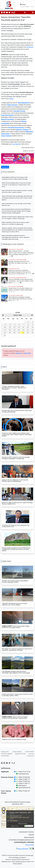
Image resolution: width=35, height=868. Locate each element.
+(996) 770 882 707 (24, 791)
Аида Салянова (6, 135)
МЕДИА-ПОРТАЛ (20, 754)
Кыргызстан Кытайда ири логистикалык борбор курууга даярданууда (15, 480)
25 (9, 332)
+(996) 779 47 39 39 (24, 772)
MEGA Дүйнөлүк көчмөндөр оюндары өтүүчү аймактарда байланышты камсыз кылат (20, 298)
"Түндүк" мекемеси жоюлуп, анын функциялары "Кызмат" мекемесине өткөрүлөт (14, 387)
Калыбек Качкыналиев (16, 127)
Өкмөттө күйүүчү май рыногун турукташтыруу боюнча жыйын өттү (17, 503)
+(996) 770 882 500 (24, 777)
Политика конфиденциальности (21, 840)
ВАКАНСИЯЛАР (29, 837)
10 (4, 327)
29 (27, 332)
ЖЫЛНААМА (5, 756)
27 (18, 332)
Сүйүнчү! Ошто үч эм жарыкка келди (14, 739)
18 (9, 330)
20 (18, 330)
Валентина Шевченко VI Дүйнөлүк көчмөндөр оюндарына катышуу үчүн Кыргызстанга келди (20, 271)
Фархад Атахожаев (7, 119)
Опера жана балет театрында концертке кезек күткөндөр (17, 694)
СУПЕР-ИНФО (29, 752)
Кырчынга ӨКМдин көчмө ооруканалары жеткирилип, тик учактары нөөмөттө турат (21, 280)
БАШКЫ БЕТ (5, 752)
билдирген (30, 47)
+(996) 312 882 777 (24, 783)
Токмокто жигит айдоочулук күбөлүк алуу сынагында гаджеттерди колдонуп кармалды (17, 434)
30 (32, 332)
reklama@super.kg (24, 787)
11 (9, 327)
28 (23, 332)
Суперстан (30, 756)
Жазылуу (4, 167)
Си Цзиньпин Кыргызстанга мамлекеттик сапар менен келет (15, 525)
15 (27, 327)
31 (4, 335)
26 (14, 332)
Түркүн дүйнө (19, 249)
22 (27, 330)
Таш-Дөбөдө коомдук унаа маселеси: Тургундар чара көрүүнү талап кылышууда (16, 672)
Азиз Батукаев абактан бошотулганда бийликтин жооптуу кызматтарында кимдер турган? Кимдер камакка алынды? (16, 211)
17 (4, 330)
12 (14, 327)
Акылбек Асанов (19, 111)
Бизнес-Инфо (19, 295)
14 (23, 327)
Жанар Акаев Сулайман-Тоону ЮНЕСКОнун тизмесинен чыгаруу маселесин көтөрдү (16, 549)
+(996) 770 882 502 (24, 781)
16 (32, 327)
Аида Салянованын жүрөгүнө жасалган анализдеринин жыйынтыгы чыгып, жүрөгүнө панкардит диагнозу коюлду (15, 237)
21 (23, 330)
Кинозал (31, 754)
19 (14, 330)
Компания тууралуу (26, 832)
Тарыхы (31, 835)
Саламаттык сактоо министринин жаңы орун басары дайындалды (17, 411)
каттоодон (27, 353)
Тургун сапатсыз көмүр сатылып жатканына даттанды (15, 717)
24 (4, 332)
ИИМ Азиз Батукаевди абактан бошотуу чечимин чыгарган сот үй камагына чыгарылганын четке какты (16, 184)
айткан (11, 98)
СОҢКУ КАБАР (17, 752)
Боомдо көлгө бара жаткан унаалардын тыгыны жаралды (15, 581)
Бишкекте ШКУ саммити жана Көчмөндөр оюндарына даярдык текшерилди (16, 457)
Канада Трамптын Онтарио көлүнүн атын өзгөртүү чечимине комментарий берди (20, 289)
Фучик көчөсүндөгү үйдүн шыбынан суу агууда (15, 626)
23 (32, 330)
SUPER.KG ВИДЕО (6, 754)
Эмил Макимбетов (24, 102)
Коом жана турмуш (21, 259)
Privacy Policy (29, 845)
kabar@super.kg (23, 774)
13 (18, 327)
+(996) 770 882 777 (24, 779)
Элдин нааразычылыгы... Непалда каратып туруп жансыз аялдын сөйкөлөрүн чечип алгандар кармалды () (21, 253)
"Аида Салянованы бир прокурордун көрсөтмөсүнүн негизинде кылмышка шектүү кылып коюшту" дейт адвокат (17, 197)
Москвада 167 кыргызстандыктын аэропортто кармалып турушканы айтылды (17, 649)
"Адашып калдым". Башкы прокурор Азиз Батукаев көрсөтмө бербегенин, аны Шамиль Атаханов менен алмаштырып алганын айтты (17, 229)
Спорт (17, 268)
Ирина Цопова (12, 105)
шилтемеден (17, 144)
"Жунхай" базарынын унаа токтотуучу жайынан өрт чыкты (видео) (14, 604)
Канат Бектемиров (7, 115)
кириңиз (18, 353)
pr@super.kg (22, 785)
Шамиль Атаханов (22, 129)
